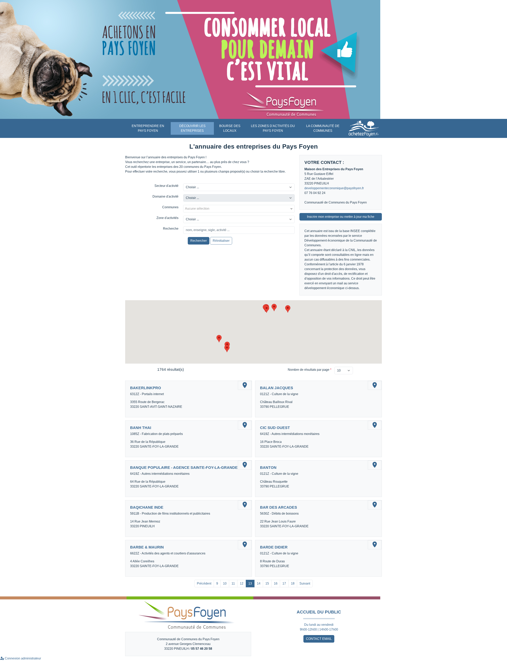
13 (250, 583)
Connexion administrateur (22, 658)
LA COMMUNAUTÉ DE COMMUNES (322, 128)
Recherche (170, 228)
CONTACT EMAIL (319, 638)
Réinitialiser (221, 240)
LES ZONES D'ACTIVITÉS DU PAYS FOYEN (273, 128)
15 (267, 583)
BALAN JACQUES (276, 388)
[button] (287, 309)
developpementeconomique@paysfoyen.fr (334, 188)
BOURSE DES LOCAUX (229, 128)
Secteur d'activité (166, 185)
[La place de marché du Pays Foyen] (363, 128)
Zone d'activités (167, 218)
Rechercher (198, 240)
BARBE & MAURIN (147, 547)
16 (275, 583)
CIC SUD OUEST (275, 428)
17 (284, 583)
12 (241, 583)
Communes (170, 207)
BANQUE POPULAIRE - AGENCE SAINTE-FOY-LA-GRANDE (184, 467)
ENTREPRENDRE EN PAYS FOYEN (148, 128)
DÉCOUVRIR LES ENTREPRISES (192, 128)
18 (292, 583)
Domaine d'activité (165, 196)
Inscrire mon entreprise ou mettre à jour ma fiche (340, 216)
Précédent (204, 583)
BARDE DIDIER (274, 547)
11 (233, 583)
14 (258, 583)
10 (225, 583)
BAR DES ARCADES (278, 507)
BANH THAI (140, 428)
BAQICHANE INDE (146, 507)
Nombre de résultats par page (309, 369)
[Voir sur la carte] (245, 385)
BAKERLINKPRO (145, 388)
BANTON (268, 467)
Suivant (304, 583)
